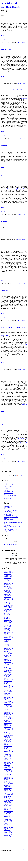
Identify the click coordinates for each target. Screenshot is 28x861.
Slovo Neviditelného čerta (10, 495)
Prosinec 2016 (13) (8, 728)
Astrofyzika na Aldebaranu (10, 527)
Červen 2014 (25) (8, 769)
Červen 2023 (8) (7, 622)
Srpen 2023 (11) (7, 620)
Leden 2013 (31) (7, 792)
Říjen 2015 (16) (7, 747)
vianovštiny (7, 254)
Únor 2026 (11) (7, 579)
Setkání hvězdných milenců (16, 338)
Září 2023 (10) (7, 618)
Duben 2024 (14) (8, 609)
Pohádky (6, 490)
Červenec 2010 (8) (8, 832)
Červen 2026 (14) (8, 574)
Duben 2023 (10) (8, 625)
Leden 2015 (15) (7, 759)
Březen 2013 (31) (8, 789)
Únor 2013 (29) (7, 790)
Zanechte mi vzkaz (8, 532)
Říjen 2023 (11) (7, 617)
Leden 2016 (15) (7, 743)
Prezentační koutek (8, 493)
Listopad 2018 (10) (8, 697)
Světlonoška (4, 145)
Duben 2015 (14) (8, 755)
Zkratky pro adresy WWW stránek (12, 526)
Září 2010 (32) (7, 830)
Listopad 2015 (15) (8, 746)
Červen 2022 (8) (7, 639)
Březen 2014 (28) (8, 773)
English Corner (7, 498)
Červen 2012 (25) (8, 801)
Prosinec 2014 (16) (8, 761)
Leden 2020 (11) (7, 678)
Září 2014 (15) (7, 765)
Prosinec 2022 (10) (8, 630)
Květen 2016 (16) (8, 737)
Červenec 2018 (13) (8, 702)
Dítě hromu (3, 180)
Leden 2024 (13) (7, 613)
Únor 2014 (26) (7, 774)
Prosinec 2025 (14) (8, 582)
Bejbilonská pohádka (6, 49)
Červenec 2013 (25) (8, 784)
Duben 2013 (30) (8, 788)
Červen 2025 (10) (8, 590)
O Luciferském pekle (9, 515)
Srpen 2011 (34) (7, 815)
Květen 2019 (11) (8, 689)
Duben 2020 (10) (8, 674)
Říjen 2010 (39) (7, 828)
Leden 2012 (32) (7, 808)
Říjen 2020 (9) (7, 666)
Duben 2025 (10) (8, 593)
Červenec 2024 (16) (8, 605)
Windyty (6, 523)
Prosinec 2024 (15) (8, 598)
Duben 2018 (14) (8, 706)
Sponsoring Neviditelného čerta (11, 510)
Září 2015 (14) (7, 748)
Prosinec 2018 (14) (8, 695)
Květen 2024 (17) (8, 607)
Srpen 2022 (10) (7, 636)
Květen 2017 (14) (8, 721)
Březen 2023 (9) (7, 626)
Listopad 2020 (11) (8, 664)
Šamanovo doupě (8, 513)
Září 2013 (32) (7, 781)
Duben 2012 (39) (8, 804)
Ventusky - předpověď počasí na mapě (13, 522)
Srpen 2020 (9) (7, 668)
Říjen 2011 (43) (7, 812)
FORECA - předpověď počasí (11, 517)
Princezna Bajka (5, 221)
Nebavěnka (3, 18)
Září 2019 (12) (7, 683)
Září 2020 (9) (7, 667)
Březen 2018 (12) (8, 708)
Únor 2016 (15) (7, 742)
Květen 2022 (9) (7, 640)
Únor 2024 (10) (7, 612)
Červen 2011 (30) (8, 817)
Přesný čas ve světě (8, 519)
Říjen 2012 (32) (7, 796)
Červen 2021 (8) (7, 655)
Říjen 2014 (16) (7, 763)
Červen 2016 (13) (8, 736)
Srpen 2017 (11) (7, 717)
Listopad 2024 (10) (8, 599)
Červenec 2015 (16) (8, 751)
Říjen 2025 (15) (7, 584)
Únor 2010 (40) (7, 836)
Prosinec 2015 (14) (8, 744)
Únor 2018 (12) (7, 709)
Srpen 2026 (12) (7, 571)
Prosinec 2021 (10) (8, 647)
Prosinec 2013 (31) (8, 777)
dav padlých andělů (22, 344)
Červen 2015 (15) (8, 752)
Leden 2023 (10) (7, 629)
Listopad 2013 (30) (8, 778)
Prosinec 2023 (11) (8, 614)
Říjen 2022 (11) (7, 633)
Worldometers (7, 525)
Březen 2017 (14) (8, 724)
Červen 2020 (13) (8, 671)
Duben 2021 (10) (8, 658)
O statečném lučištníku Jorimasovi (9, 376)
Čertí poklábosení (8, 506)
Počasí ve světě (7, 521)
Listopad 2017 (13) (8, 713)
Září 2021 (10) (7, 651)
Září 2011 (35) (7, 813)
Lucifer (18, 42)
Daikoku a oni (4, 424)
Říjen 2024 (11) (7, 601)
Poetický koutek (7, 489)
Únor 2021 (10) (7, 660)
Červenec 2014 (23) (8, 767)
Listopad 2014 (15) (8, 762)
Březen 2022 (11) (8, 643)
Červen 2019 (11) (8, 687)
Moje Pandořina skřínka (9, 514)
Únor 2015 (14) (7, 758)
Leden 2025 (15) (7, 597)
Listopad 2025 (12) (8, 583)
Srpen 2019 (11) (7, 685)
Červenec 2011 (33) (8, 816)
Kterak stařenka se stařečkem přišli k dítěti (11, 90)
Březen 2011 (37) (8, 821)
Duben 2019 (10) (8, 690)
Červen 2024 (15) (8, 606)
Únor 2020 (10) (7, 677)
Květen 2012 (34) (8, 803)
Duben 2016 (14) (8, 739)
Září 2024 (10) (7, 602)
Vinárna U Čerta (7, 494)
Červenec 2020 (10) (8, 670)
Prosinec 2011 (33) (8, 809)
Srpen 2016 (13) (7, 733)
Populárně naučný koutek (10, 484)
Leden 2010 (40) (7, 838)
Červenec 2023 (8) (8, 621)
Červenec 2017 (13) (8, 719)
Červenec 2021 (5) (8, 653)
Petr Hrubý (21, 849)
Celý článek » (3, 39)
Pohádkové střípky (5, 245)
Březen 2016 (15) (8, 740)
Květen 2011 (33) (8, 819)
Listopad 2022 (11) (8, 632)
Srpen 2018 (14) (7, 701)
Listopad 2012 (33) (8, 794)
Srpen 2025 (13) (7, 587)
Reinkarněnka (4, 290)
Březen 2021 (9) (7, 659)
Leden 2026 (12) (7, 580)
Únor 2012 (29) (7, 807)
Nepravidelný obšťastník (10, 7)
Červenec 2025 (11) (8, 588)
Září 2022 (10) (7, 635)
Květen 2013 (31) (8, 786)
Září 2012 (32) (7, 797)
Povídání (6, 487)
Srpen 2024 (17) (7, 603)
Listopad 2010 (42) (8, 827)
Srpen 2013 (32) (7, 782)
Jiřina (5, 508)
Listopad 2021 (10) (8, 648)
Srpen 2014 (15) (7, 766)
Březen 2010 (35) (8, 835)
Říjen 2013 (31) (7, 779)
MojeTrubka (6, 497)
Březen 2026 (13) (8, 578)
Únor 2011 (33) (7, 823)
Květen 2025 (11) (8, 591)
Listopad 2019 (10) (8, 681)
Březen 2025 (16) (8, 594)
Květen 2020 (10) (8, 672)
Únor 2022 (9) (7, 644)
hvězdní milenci (23, 442)
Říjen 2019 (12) (7, 682)
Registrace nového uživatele (10, 544)
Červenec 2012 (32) (8, 800)
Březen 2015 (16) (8, 756)
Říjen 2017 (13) (7, 714)
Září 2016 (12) (7, 732)
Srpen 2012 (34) (7, 798)
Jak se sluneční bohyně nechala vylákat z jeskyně (12, 189)
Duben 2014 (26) (8, 771)
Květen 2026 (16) (8, 575)
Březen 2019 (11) (8, 691)
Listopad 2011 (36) (8, 811)
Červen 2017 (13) (8, 720)
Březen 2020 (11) (8, 675)
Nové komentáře (7, 507)
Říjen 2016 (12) (7, 731)
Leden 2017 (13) (7, 727)
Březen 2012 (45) (8, 805)
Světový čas (6, 518)
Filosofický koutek (8, 486)
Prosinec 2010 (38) (8, 826)
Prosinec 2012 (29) (8, 793)
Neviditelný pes (7, 511)
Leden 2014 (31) (7, 775)
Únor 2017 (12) (7, 725)
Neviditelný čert (9, 3)
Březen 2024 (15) (8, 610)
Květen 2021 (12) (8, 656)
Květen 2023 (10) (8, 624)
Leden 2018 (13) (7, 710)
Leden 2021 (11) (7, 662)
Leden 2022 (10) (7, 645)
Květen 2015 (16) (8, 754)
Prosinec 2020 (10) (8, 663)
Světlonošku (24, 98)
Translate (20, 475)
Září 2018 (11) (7, 700)
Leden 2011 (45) (7, 824)
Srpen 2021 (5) (7, 652)
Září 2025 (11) (7, 586)
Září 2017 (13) (7, 716)
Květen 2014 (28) (8, 770)
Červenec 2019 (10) (8, 686)
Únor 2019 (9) (7, 693)
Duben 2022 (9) (7, 641)
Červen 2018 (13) (8, 704)
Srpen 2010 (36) (7, 831)
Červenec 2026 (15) (8, 572)
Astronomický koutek (9, 491)
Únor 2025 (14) (7, 595)
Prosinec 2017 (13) (8, 712)
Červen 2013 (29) (8, 785)
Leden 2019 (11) (7, 694)
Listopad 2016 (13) (8, 729)
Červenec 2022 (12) (8, 637)
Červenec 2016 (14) (8, 735)
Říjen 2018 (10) (7, 698)
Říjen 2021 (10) (7, 649)
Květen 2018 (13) (8, 705)
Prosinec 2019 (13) (8, 679)
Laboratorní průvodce (9, 530)
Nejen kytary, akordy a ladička (11, 529)
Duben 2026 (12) (8, 576)
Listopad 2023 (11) (8, 616)
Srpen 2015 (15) (7, 750)
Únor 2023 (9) (7, 628)
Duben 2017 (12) (8, 723)
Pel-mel (5, 483)
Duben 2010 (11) (8, 834)
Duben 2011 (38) (8, 820)
